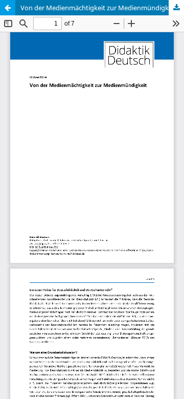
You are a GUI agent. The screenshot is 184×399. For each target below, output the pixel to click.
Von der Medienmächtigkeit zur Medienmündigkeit (98, 7)
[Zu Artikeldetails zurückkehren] (7, 7)
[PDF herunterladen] (176, 7)
